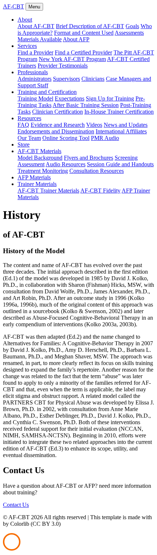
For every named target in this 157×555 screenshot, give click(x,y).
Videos (94, 125)
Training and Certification (47, 92)
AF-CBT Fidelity (100, 190)
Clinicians (92, 79)
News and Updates (126, 125)
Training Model (35, 98)
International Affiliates (121, 131)
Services (27, 46)
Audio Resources (65, 164)
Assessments (129, 33)
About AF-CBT (36, 26)
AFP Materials (34, 177)
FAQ (23, 125)
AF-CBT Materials (39, 151)
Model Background (40, 158)
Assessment (31, 164)
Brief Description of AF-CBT (90, 26)
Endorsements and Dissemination (56, 131)
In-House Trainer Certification (119, 112)
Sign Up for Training (110, 98)
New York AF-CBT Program (72, 59)
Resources (29, 118)
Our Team (29, 138)
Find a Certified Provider (83, 52)
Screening (126, 158)
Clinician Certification (57, 112)
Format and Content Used (84, 33)
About (25, 19)
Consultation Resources (96, 171)
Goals (132, 26)
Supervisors (66, 79)
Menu (34, 6)
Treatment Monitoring (43, 171)
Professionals (33, 72)
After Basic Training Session (86, 105)
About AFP (76, 39)
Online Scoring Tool (65, 138)
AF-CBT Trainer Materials (48, 190)
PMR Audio (105, 138)
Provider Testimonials (63, 65)
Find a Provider (35, 52)
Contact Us (16, 505)
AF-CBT (13, 6)
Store (24, 144)
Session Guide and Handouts (120, 164)
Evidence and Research (58, 125)
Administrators (34, 79)
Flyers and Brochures (88, 158)
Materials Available (40, 39)
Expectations (69, 98)
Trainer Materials (37, 184)
